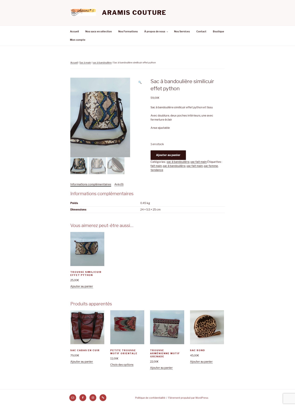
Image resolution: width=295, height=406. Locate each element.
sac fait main (199, 161)
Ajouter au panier (168, 155)
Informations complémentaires (90, 184)
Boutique (218, 31)
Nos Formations (128, 31)
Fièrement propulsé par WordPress (188, 397)
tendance (157, 170)
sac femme (211, 166)
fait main (156, 166)
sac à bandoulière (102, 62)
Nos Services (182, 31)
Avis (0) (118, 184)
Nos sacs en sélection (98, 31)
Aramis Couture (134, 12)
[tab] (90, 184)
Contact (201, 31)
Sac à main (85, 62)
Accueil (74, 31)
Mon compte (77, 39)
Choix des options (122, 364)
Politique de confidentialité (150, 397)
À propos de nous (154, 31)
